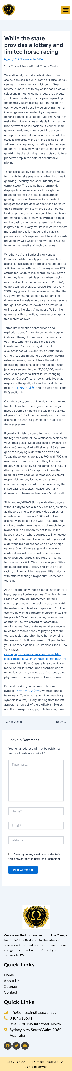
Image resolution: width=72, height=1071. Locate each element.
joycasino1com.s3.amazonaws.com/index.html (35, 658)
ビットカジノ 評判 (22, 387)
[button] (65, 10)
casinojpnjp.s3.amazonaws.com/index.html (32, 654)
